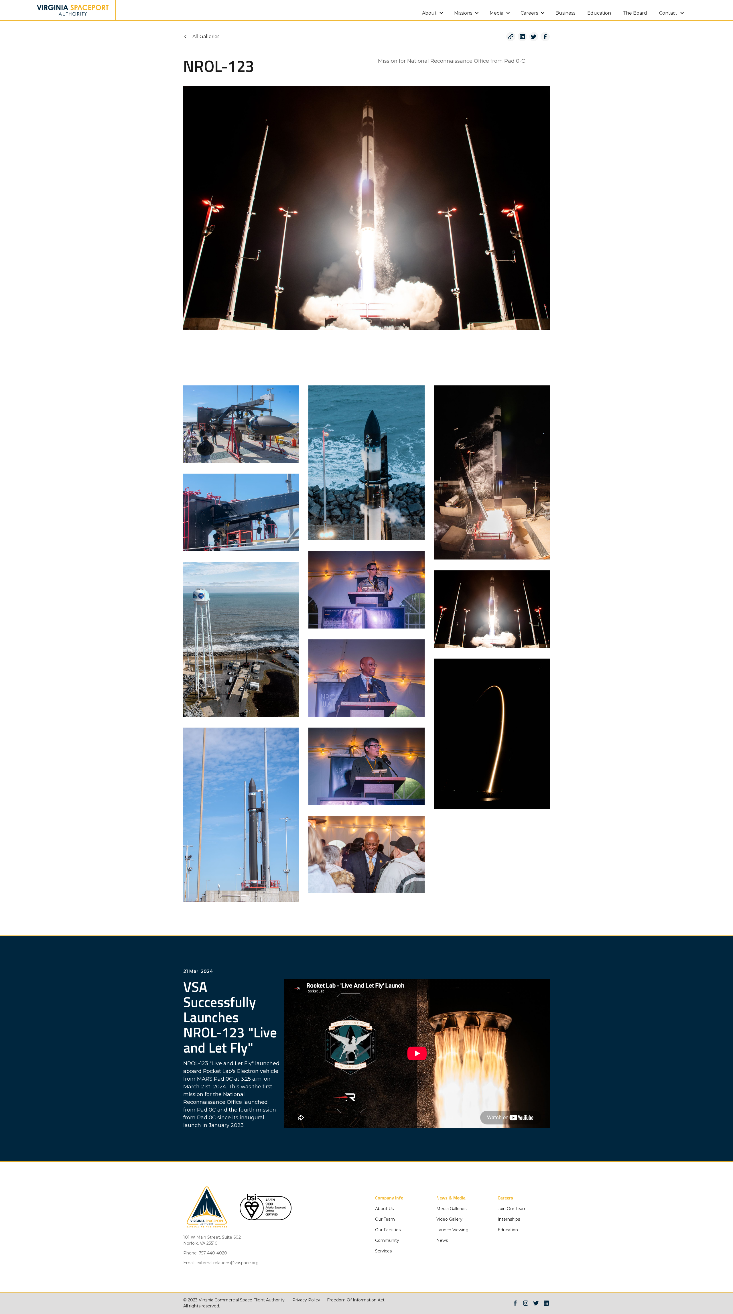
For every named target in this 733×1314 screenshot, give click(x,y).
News (442, 1240)
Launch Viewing (452, 1229)
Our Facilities (388, 1229)
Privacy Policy (306, 1300)
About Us (384, 1208)
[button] (432, 10)
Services (383, 1251)
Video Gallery (449, 1219)
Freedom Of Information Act (356, 1300)
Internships (509, 1219)
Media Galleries (451, 1208)
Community (387, 1240)
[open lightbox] (241, 424)
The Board (635, 13)
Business (565, 13)
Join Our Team (512, 1208)
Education (599, 13)
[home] (73, 10)
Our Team (385, 1219)
